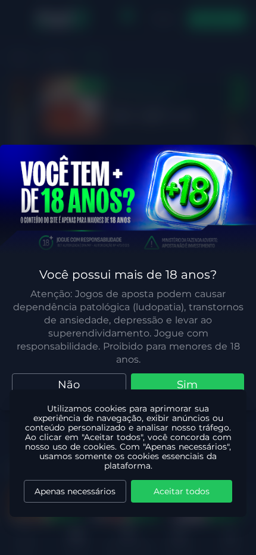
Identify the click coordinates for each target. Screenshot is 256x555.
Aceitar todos (182, 491)
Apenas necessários (75, 491)
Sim (187, 384)
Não (69, 384)
